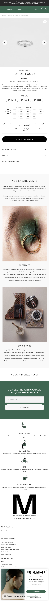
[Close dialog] (46, 570)
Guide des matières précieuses (10, 549)
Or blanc (13, 100)
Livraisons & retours (6, 564)
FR (45, 8)
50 (29, 112)
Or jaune (26, 100)
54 (22, 117)
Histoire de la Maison (7, 542)
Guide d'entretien (6, 552)
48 (15, 112)
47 (9, 112)
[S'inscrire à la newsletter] (46, 531)
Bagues (16, 15)
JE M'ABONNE (36, 591)
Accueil (4, 15)
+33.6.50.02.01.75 (18, 487)
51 (35, 112)
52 (42, 112)
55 (29, 117)
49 (22, 112)
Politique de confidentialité (9, 567)
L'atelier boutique (6, 547)
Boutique (10, 15)
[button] (2, 9)
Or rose (38, 100)
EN (45, 9)
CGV (2, 562)
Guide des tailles (6, 554)
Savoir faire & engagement (8, 544)
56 (35, 117)
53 (15, 117)
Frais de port (21, 81)
